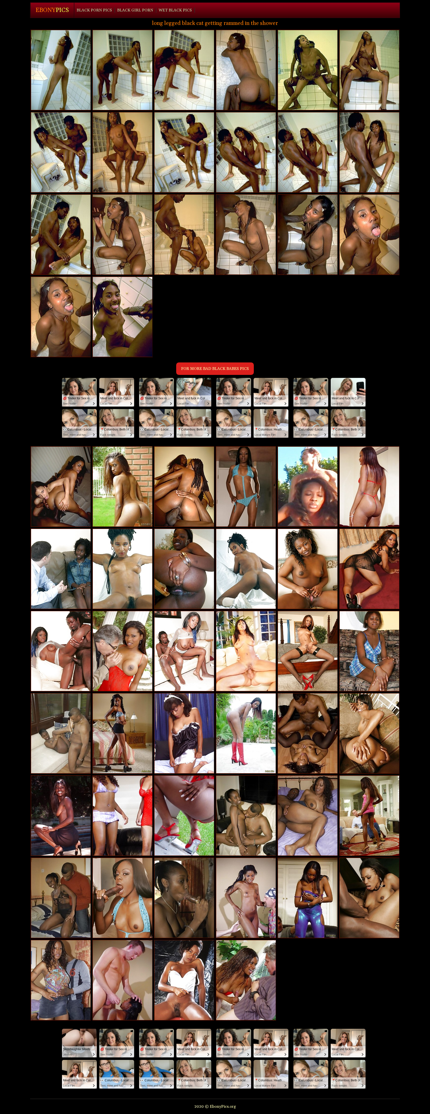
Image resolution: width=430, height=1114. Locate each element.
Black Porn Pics (94, 10)
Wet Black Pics (175, 10)
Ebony (52, 10)
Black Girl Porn (135, 10)
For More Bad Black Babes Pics (215, 368)
